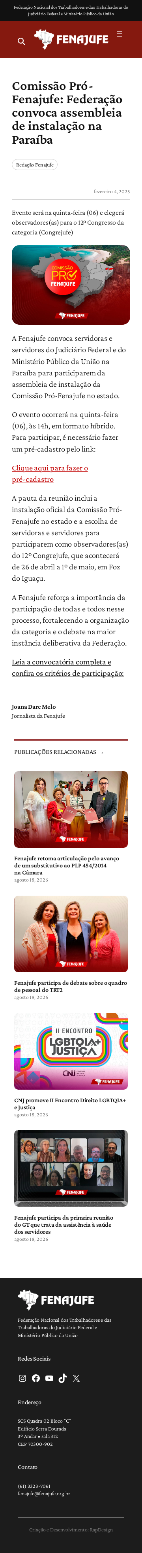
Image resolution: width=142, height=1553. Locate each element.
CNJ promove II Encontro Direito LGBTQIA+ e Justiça (70, 1103)
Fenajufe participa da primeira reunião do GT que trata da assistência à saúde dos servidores (63, 1224)
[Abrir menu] (119, 33)
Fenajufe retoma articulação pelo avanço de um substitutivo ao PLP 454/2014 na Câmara (66, 865)
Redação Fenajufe (34, 164)
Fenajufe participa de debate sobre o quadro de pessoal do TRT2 (70, 986)
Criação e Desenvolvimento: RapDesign (70, 1529)
